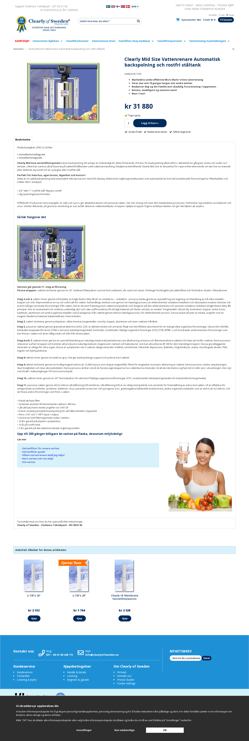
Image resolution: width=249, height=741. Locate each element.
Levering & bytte (26, 679)
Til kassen (226, 19)
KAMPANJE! (22, 41)
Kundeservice (25, 672)
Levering (72, 676)
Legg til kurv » (150, 123)
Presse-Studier (125, 679)
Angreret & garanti (78, 679)
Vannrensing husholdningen (208, 41)
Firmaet (121, 672)
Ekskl (231, 15)
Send (206, 658)
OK (165, 730)
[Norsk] (123, 6)
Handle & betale (76, 672)
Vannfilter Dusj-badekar (135, 41)
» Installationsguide (29, 157)
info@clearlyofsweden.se (102, 654)
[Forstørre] (63, 92)
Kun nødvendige (124, 730)
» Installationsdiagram (31, 154)
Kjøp (34, 618)
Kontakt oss (124, 676)
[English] (113, 6)
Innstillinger (84, 730)
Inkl (223, 15)
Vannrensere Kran (103, 41)
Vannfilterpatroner (170, 41)
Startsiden (18, 48)
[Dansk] (128, 6)
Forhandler (23, 676)
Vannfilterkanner (77, 41)
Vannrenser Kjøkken (46, 41)
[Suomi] (118, 6)
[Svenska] (108, 6)
